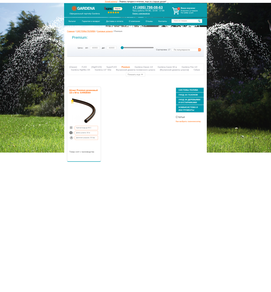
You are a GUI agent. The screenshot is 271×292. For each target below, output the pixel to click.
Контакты (162, 21)
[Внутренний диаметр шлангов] (174, 70)
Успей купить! (111, 1)
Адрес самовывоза (141, 13)
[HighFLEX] (96, 67)
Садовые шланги (105, 31)
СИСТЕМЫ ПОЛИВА (85, 31)
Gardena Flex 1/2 (189, 67)
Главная (71, 31)
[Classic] (73, 67)
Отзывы (149, 21)
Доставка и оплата (114, 21)
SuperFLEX (111, 67)
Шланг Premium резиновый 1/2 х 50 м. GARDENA (83, 91)
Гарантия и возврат (91, 21)
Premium (126, 67)
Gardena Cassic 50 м (167, 67)
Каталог (72, 21)
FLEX (84, 67)
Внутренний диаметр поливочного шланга (135, 70)
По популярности (182, 50)
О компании (134, 21)
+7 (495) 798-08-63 (147, 7)
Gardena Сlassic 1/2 (144, 67)
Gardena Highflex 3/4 (80, 70)
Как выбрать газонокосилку (188, 121)
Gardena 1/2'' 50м (103, 70)
